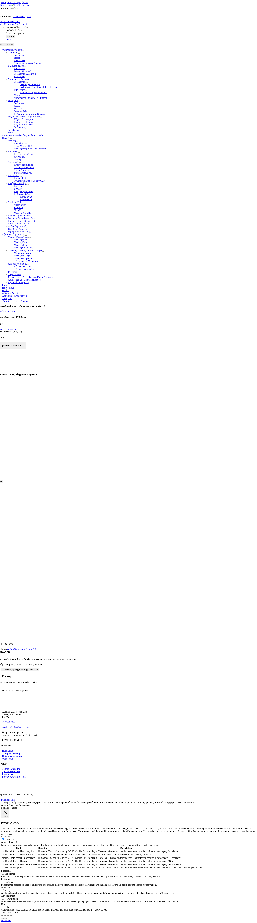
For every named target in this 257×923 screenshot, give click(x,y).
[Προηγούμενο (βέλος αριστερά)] (2, 918)
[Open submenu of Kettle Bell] (19, 152)
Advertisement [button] (8, 895)
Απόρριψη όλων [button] (24, 805)
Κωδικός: (10, 30)
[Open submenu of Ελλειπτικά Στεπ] (25, 66)
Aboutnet (37, 794)
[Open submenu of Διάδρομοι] (19, 53)
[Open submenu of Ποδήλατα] (19, 101)
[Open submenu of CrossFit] (11, 138)
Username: (11, 27)
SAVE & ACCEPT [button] (10, 912)
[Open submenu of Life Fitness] (26, 90)
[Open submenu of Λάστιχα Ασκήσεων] (28, 264)
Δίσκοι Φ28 (31, 649)
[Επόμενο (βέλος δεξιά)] (5, 918)
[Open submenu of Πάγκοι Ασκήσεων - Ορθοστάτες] (41, 117)
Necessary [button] (6, 836)
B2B (29, 16)
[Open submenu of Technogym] (26, 82)
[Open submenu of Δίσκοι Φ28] (20, 162)
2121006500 (19, 16)
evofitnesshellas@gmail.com (15, 727)
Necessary (9, 839)
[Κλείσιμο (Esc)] (2, 915)
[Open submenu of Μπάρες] (17, 141)
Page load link (8, 799)
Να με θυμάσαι (16, 33)
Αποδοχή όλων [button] (8, 805)
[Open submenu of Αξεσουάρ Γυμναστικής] (26, 235)
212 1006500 (8, 722)
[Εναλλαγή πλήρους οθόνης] (8, 915)
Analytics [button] (5, 887)
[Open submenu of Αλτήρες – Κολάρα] (27, 184)
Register (9, 39)
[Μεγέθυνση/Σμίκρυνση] (11, 915)
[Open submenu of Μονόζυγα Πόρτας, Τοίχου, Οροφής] (43, 251)
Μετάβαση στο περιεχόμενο (14, 2)
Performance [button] (7, 879)
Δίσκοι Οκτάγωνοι (16, 649)
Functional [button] (6, 871)
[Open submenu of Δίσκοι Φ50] (20, 176)
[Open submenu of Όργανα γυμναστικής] (23, 50)
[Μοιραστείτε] (5, 915)
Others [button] (4, 904)
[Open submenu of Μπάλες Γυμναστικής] (29, 237)
